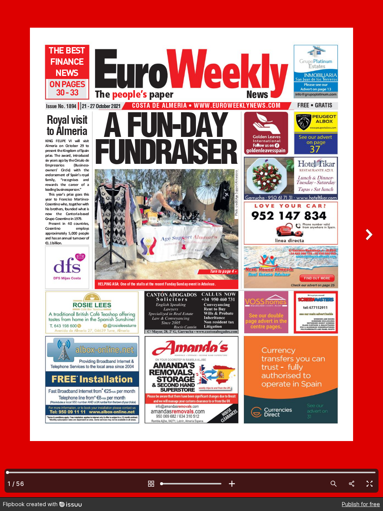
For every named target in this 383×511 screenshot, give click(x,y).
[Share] (351, 483)
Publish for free (361, 504)
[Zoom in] (231, 483)
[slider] (191, 483)
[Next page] (368, 248)
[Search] (333, 483)
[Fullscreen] (369, 483)
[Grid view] (151, 483)
